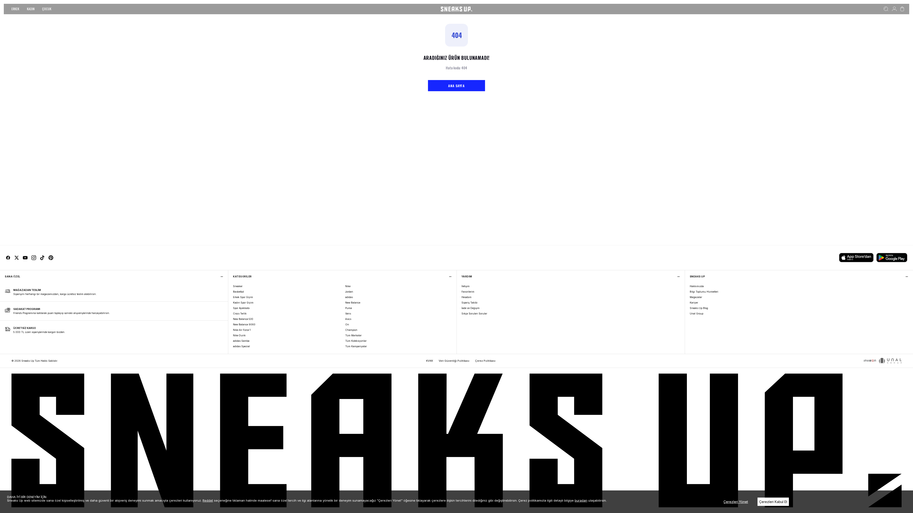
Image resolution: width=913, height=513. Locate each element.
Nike (347, 286)
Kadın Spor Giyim (243, 302)
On (347, 324)
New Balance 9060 (244, 324)
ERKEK (15, 8)
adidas (349, 297)
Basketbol (238, 291)
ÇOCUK (46, 8)
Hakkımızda (697, 286)
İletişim (465, 286)
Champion (351, 329)
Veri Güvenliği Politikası (454, 360)
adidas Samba (241, 340)
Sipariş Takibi (469, 302)
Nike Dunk (239, 335)
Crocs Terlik (240, 313)
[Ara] (886, 9)
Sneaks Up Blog (699, 308)
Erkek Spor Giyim (243, 297)
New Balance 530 (243, 319)
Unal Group (696, 313)
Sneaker (238, 286)
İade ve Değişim (470, 308)
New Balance (352, 302)
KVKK (429, 360)
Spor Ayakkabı (241, 308)
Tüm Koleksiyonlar (356, 340)
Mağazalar (696, 297)
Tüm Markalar (353, 335)
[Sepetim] (902, 9)
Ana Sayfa (456, 85)
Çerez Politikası (485, 360)
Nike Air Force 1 (242, 329)
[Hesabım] (894, 9)
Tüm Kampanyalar (356, 346)
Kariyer (694, 302)
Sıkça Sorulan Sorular (474, 313)
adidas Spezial (241, 346)
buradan (581, 500)
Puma (348, 308)
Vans (348, 313)
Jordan (349, 291)
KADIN (30, 8)
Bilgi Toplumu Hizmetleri (704, 291)
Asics (348, 319)
